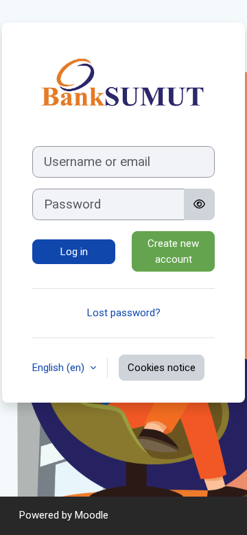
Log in (74, 252)
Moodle (91, 515)
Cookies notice (162, 367)
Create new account (173, 251)
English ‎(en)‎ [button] (59, 367)
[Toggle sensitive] (199, 204)
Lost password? (124, 313)
